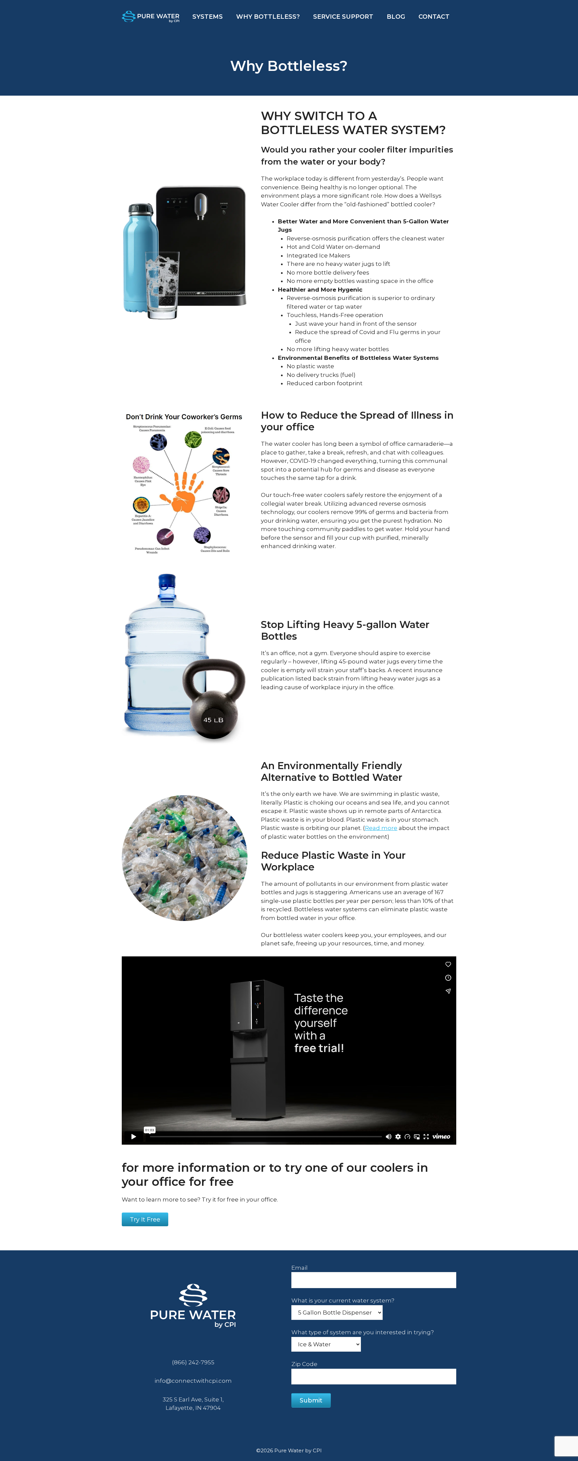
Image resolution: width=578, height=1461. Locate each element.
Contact (434, 16)
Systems (207, 16)
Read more (381, 828)
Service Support (343, 16)
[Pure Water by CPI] (150, 16)
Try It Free (145, 1219)
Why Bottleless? (268, 16)
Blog (396, 16)
